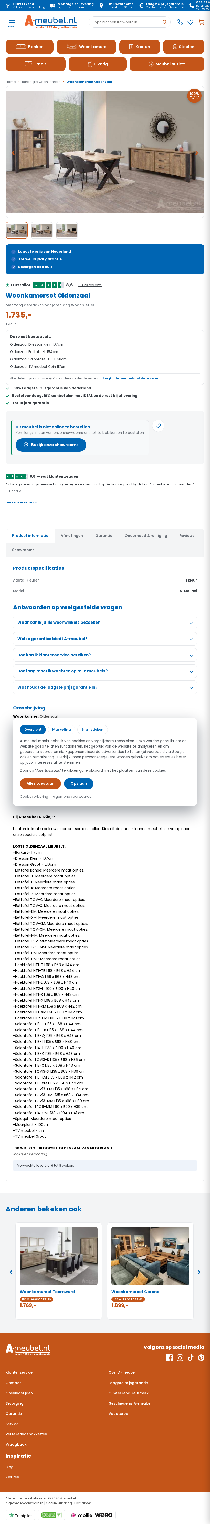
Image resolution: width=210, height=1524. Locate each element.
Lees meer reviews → (23, 502)
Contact (13, 1383)
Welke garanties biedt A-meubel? (52, 638)
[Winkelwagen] (201, 22)
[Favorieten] (190, 22)
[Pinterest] (201, 1357)
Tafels (40, 64)
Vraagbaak (16, 1444)
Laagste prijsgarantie (128, 1383)
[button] (105, 152)
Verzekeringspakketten (26, 1434)
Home (11, 82)
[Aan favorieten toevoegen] (158, 426)
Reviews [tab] (187, 535)
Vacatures (118, 1413)
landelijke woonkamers (41, 82)
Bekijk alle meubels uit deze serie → (132, 378)
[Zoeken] (164, 22)
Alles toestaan (40, 783)
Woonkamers (92, 46)
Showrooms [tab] (23, 549)
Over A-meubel (122, 1372)
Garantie (14, 1413)
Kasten (142, 46)
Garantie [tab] (103, 535)
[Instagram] (180, 1357)
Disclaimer (82, 1503)
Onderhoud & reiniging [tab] (146, 535)
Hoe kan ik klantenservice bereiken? (54, 655)
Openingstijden (19, 1393)
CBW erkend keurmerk (129, 1393)
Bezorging (15, 1403)
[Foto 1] (17, 230)
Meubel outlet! (170, 64)
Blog (10, 1467)
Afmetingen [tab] (72, 535)
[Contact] (180, 22)
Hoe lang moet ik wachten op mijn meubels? (62, 671)
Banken (36, 46)
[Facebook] (169, 1357)
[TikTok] (190, 1357)
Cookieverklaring (59, 1503)
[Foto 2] (42, 230)
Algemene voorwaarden (25, 1503)
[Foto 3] (67, 230)
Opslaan (79, 783)
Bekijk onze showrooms (55, 445)
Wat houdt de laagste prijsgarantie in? (57, 687)
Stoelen (186, 46)
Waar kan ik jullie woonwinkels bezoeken (58, 622)
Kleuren (12, 1477)
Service (12, 1424)
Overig (101, 64)
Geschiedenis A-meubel (130, 1403)
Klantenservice (19, 1372)
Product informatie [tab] (30, 535)
